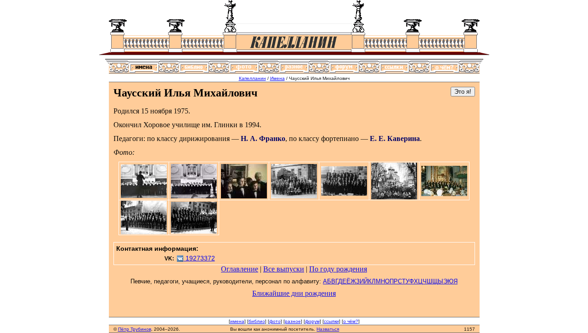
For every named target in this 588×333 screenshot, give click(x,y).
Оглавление (239, 269)
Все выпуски (283, 269)
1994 (252, 125)
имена (237, 321)
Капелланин (252, 78)
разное (293, 321)
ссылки (331, 321)
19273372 (199, 258)
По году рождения (338, 269)
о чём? (350, 321)
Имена (277, 78)
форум (312, 321)
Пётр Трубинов (134, 329)
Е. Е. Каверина (395, 138)
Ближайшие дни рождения (294, 293)
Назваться (328, 329)
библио (257, 321)
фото (275, 321)
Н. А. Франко (263, 138)
